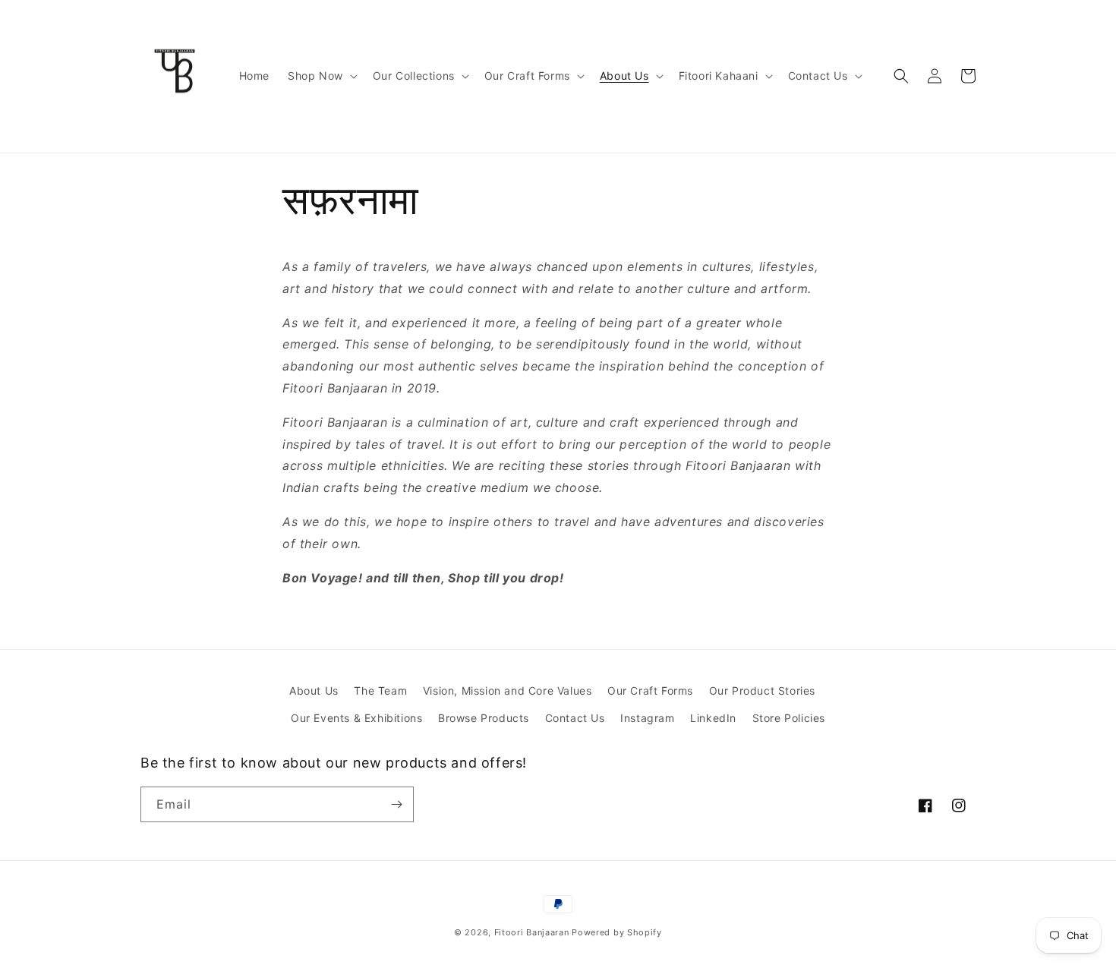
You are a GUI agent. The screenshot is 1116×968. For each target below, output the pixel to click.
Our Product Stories (762, 690)
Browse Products (483, 717)
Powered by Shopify (617, 932)
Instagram (647, 717)
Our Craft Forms (650, 690)
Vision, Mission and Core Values (507, 690)
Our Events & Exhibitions (356, 717)
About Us (314, 690)
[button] (321, 76)
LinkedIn (713, 717)
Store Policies (788, 717)
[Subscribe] (396, 804)
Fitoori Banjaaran (531, 932)
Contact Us (575, 717)
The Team (380, 690)
